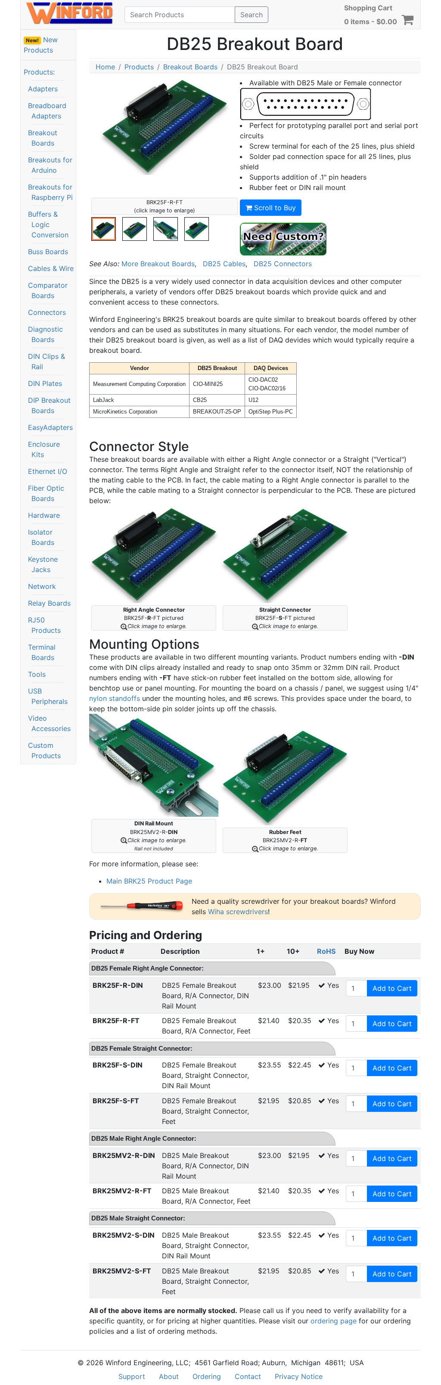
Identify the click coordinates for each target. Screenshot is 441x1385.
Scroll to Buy (274, 207)
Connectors (47, 312)
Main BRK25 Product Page (149, 881)
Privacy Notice (299, 1376)
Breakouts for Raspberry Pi (50, 192)
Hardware (44, 515)
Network (42, 586)
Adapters (43, 88)
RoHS (326, 951)
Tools (37, 674)
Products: (39, 72)
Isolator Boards (41, 537)
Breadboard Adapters (47, 110)
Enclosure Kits (44, 449)
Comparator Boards (48, 290)
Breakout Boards (42, 137)
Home (105, 66)
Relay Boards (49, 603)
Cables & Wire (51, 268)
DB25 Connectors (283, 263)
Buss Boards (48, 251)
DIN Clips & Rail (46, 361)
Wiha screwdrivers (238, 911)
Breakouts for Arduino (50, 165)
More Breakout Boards (158, 263)
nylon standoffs (114, 698)
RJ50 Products (44, 625)
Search (251, 14)
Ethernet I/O (47, 471)
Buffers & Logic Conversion (48, 224)
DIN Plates (45, 383)
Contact (248, 1376)
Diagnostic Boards (45, 334)
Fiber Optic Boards (46, 493)
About (169, 1376)
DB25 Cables (224, 263)
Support (131, 1376)
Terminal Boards (42, 652)
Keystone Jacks (43, 564)
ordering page (334, 1321)
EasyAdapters (50, 427)
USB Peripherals (48, 696)
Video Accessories (49, 723)
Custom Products (44, 750)
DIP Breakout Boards (49, 405)
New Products (41, 44)
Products (139, 66)
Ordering (207, 1376)
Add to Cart (392, 988)
